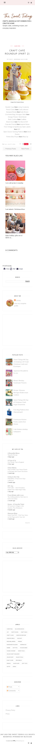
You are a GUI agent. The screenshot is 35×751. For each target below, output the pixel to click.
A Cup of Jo (12, 460)
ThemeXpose (20, 741)
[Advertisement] (19, 41)
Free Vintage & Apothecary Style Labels (17, 127)
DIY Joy (10, 486)
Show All (27, 523)
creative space (11, 638)
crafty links (17, 46)
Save (27, 144)
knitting (15, 647)
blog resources (19, 629)
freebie (20, 641)
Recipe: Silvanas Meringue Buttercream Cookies (20, 393)
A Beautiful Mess (14, 453)
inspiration (23, 644)
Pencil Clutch (10, 109)
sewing (9, 663)
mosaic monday (11, 650)
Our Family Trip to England (16, 462)
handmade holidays (12, 644)
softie (8, 666)
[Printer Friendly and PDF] (13, 270)
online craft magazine (13, 654)
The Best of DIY (23, 122)
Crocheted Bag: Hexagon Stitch (15, 114)
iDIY (18, 129)
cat (8, 632)
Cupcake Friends (10, 124)
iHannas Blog (12, 513)
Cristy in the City (13, 477)
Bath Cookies (12, 119)
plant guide (10, 660)
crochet (19, 638)
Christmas (10, 629)
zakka (14, 666)
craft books (14, 632)
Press (8, 714)
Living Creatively (23, 107)
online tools (19, 657)
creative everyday (21, 635)
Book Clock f (10, 122)
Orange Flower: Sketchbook (17, 117)
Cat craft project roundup (14, 183)
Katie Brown (24, 112)
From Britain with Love (16, 495)
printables (19, 660)
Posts (10, 687)
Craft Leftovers (23, 109)
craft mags (24, 632)
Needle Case (10, 107)
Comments (12, 691)
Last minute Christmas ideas (15, 209)
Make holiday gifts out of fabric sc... (13, 236)
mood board (23, 647)
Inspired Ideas (24, 124)
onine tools (21, 650)
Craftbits (23, 119)
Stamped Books (11, 112)
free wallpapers (11, 641)
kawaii (8, 647)
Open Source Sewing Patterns (13, 132)
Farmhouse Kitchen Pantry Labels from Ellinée (19, 422)
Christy (11, 59)
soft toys (24, 663)
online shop (10, 657)
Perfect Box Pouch (12, 137)
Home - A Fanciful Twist (16, 504)
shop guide (16, 663)
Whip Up (25, 137)
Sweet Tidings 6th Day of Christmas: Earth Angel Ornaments (20, 402)
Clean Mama (12, 468)
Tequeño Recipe (12, 455)
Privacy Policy (10, 710)
